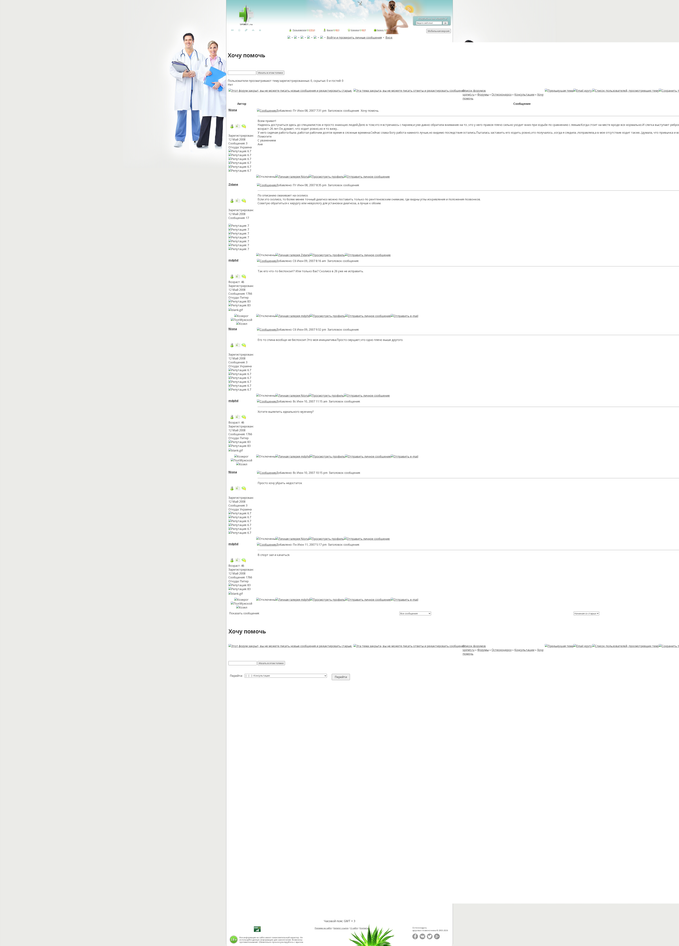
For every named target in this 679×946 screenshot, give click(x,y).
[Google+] (437, 938)
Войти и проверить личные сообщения (354, 37)
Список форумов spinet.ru (474, 92)
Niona (232, 110)
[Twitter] (430, 938)
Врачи (330, 30)
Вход (388, 37)
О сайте (354, 928)
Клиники (355, 30)
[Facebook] (415, 938)
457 (363, 30)
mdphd (233, 260)
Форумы (483, 94)
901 (388, 30)
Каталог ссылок (341, 928)
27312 (311, 30)
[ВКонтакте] (422, 938)
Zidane (233, 184)
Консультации (524, 94)
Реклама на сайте (323, 928)
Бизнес (380, 30)
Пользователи (299, 30)
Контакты (364, 928)
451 (337, 30)
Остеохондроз (502, 94)
